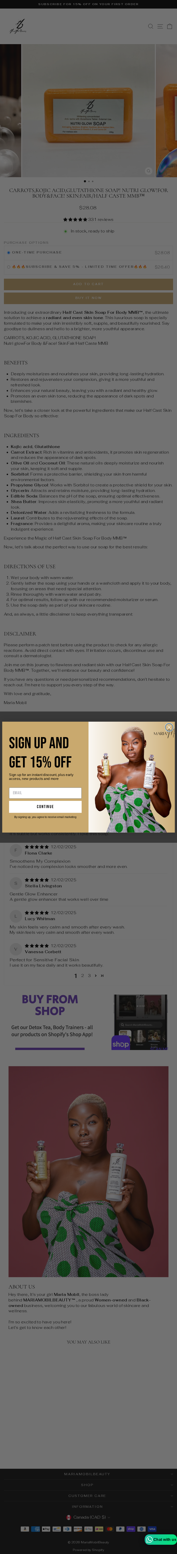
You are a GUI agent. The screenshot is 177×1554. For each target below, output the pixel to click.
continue (45, 806)
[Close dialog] (169, 727)
